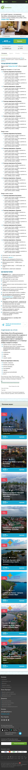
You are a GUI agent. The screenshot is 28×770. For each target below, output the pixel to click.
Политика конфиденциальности (10, 706)
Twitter (6, 720)
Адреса (11, 53)
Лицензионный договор (8, 703)
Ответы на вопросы (6, 687)
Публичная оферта (6, 704)
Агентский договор (6, 701)
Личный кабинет (26, 1)
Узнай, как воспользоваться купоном (13, 324)
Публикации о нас (6, 681)
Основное (4, 53)
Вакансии (4, 683)
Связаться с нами (5, 713)
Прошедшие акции (6, 696)
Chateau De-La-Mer (13, 66)
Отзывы (17, 53)
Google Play (14, 730)
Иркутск (14, 1)
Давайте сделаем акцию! (8, 692)
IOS (21, 58)
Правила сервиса (6, 685)
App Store (5, 730)
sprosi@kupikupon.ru (6, 711)
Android (3, 59)
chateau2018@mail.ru (7, 297)
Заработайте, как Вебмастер (9, 694)
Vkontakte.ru (4, 720)
